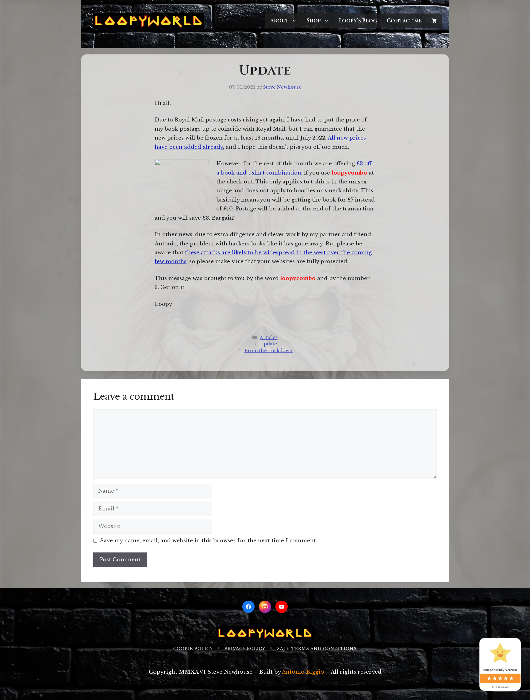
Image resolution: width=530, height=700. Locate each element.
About (279, 20)
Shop (314, 20)
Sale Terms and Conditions (317, 648)
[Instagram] (265, 607)
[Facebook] (248, 607)
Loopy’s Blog (358, 20)
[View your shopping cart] (434, 20)
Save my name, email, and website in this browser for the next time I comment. (208, 540)
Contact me (404, 20)
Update (268, 344)
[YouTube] (281, 607)
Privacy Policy (245, 648)
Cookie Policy (193, 648)
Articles (269, 337)
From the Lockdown (268, 350)
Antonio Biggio (303, 672)
